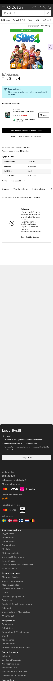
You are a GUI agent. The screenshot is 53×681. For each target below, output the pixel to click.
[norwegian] (10, 521)
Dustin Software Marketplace (16, 612)
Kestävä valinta (9, 667)
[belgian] (32, 521)
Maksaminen (8, 640)
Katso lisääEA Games (30, 237)
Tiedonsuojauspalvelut (13, 596)
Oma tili (6, 636)
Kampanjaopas (9, 561)
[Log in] (44, 7)
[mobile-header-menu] (3, 7)
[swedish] (4, 521)
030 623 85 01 (9, 476)
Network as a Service (12, 588)
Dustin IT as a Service (12, 581)
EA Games (10, 74)
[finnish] (21, 521)
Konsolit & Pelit (19, 20)
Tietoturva (7, 600)
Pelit (37, 20)
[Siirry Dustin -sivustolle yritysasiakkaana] (15, 7)
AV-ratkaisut (8, 616)
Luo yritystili (26, 457)
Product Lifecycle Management (17, 604)
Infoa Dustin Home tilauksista (16, 647)
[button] (34, 7)
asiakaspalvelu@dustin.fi (14, 480)
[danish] (15, 521)
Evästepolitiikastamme (13, 557)
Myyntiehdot (8, 533)
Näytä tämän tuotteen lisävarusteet (26, 136)
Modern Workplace (11, 585)
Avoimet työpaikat (11, 664)
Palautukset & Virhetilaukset (16, 632)
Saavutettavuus (9, 568)
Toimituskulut (8, 545)
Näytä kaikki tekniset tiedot (13, 181)
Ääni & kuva (5, 20)
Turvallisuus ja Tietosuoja (14, 675)
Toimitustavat (8, 541)
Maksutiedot (8, 537)
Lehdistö (6, 656)
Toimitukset (7, 628)
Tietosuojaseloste (10, 553)
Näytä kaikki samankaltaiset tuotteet (26, 130)
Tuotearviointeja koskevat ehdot (17, 564)
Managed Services (11, 577)
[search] (48, 13)
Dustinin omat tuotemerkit (15, 671)
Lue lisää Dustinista (11, 660)
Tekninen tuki (8, 643)
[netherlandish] (27, 521)
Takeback (6, 608)
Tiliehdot (6, 549)
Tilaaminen (7, 624)
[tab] (6, 189)
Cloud (5, 592)
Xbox (30, 20)
